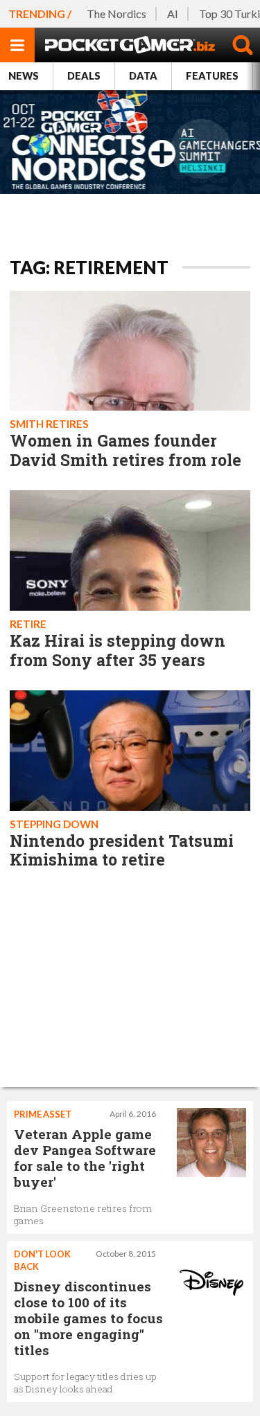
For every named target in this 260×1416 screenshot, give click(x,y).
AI (172, 13)
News (23, 76)
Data (143, 76)
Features (212, 76)
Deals (84, 76)
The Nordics (116, 13)
